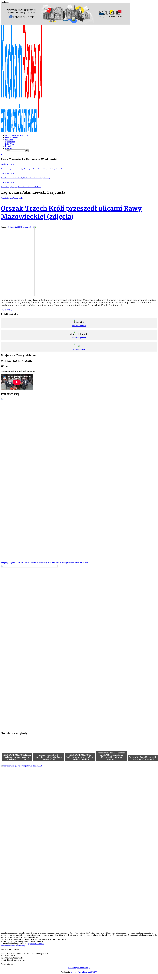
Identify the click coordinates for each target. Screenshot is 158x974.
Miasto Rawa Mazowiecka (16, 135)
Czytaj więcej (6, 309)
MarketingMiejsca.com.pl (79, 968)
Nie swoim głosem (79, 338)
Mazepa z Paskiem (79, 326)
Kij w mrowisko (79, 349)
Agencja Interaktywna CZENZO (84, 972)
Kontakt (8, 146)
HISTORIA (9, 144)
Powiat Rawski (11, 137)
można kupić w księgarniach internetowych (68, 562)
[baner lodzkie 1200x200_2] (65, 24)
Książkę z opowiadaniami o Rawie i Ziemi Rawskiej (24, 562)
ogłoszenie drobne (36, 944)
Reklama (9, 140)
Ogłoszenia (10, 142)
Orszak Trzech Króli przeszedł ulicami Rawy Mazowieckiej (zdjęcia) (71, 212)
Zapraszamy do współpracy (13, 946)
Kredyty (8, 148)
